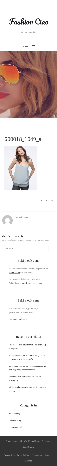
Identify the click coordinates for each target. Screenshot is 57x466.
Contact (47, 455)
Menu (26, 46)
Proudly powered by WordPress (20, 441)
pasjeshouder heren (18, 319)
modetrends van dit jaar (31, 283)
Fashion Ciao (28, 21)
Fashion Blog (14, 413)
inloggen (14, 240)
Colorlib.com (28, 447)
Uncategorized (15, 427)
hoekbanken (14, 272)
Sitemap (28, 460)
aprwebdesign (22, 217)
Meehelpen (37, 455)
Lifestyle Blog (15, 420)
